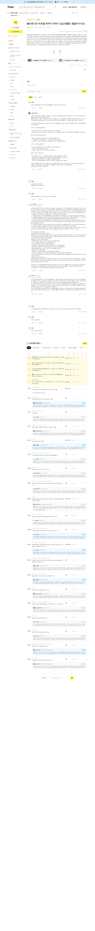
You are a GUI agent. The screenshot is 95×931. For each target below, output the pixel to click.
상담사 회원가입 (72, 7)
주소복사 (85, 31)
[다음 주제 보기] (86, 347)
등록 (84, 91)
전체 (29, 347)
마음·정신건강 (36, 347)
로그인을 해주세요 (15, 31)
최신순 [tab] (35, 97)
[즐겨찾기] (42, 343)
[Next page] (71, 673)
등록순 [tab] (40, 97)
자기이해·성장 (82, 347)
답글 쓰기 (41, 107)
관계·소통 (56, 347)
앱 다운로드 (83, 7)
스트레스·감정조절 (46, 347)
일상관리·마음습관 (72, 347)
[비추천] (36, 108)
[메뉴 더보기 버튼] (85, 102)
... (68, 673)
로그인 (65, 7)
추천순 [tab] (30, 97)
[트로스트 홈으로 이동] (10, 7)
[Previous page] (43, 673)
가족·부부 (63, 347)
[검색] (55, 7)
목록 (85, 69)
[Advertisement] (57, 75)
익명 (39, 91)
